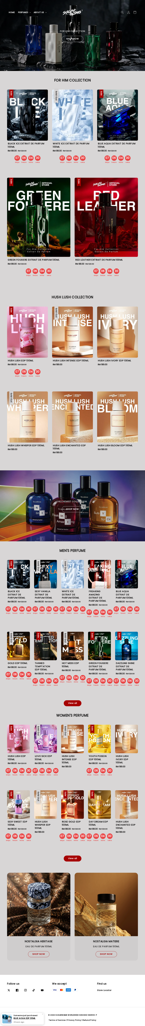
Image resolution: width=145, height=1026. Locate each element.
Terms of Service (57, 1020)
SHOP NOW (72, 38)
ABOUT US (39, 12)
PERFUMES (23, 12)
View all (72, 703)
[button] (122, 12)
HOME (12, 12)
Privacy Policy (74, 1020)
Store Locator (104, 990)
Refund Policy (89, 1020)
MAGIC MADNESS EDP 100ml (26, 1018)
